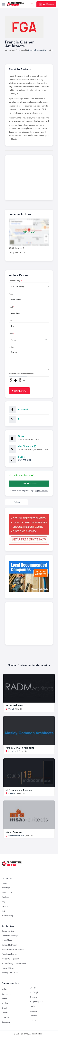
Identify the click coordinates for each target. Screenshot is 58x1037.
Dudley (33, 987)
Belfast (4, 989)
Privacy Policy (7, 915)
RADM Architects (14, 705)
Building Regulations (10, 972)
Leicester (33, 1011)
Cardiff (4, 1012)
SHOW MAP (29, 232)
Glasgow (33, 997)
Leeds (32, 1006)
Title (10, 320)
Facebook (23, 409)
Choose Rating (14, 280)
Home (4, 883)
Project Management (10, 958)
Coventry (5, 1017)
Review (11, 347)
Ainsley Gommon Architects (20, 747)
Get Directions (26, 446)
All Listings (6, 887)
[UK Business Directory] (29, 576)
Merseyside (41, 50)
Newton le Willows (16, 835)
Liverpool (32, 50)
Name (11, 294)
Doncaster (6, 1022)
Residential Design (9, 931)
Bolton (4, 998)
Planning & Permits (9, 954)
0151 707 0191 (24, 460)
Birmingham (7, 994)
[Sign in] (32, 4)
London (33, 1020)
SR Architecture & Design (19, 790)
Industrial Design (8, 968)
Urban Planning (8, 940)
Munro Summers (14, 832)
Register (5, 906)
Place (11, 333)
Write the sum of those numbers (21, 373)
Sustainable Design (9, 944)
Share (17, 502)
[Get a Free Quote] (29, 529)
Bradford (5, 1003)
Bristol (4, 1008)
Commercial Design (10, 935)
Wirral (11, 709)
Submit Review (19, 390)
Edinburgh (34, 992)
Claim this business (29, 483)
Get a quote (7, 892)
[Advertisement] (29, 178)
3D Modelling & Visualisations (14, 963)
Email (11, 307)
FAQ (3, 911)
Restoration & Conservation (13, 949)
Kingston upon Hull (37, 1001)
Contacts (5, 897)
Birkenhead (13, 751)
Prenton (11, 793)
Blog (3, 901)
